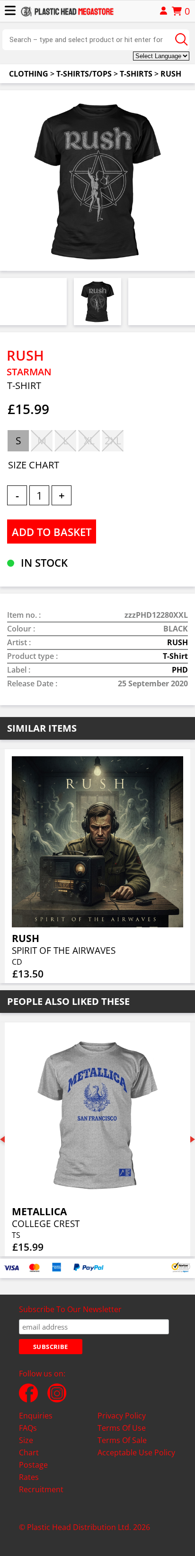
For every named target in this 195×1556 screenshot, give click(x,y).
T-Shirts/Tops (84, 74)
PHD (180, 670)
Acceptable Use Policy (136, 1452)
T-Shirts (136, 74)
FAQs (28, 1428)
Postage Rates (33, 1471)
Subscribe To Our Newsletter (70, 1309)
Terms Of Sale (122, 1440)
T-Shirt (175, 656)
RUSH (170, 74)
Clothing (28, 74)
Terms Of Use (122, 1428)
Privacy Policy (122, 1415)
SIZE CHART (33, 464)
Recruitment (41, 1489)
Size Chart (29, 1446)
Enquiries (36, 1415)
